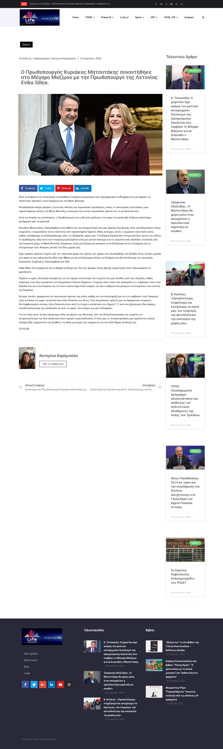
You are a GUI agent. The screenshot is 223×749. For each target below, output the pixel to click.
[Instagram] (166, 4)
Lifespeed (52, 739)
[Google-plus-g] (42, 684)
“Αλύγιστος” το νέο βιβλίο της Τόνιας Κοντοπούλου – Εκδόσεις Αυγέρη (182, 646)
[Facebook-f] (156, 4)
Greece (26, 44)
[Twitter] (161, 4)
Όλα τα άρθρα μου (53, 363)
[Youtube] (171, 4)
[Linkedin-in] (181, 4)
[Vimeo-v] (176, 4)
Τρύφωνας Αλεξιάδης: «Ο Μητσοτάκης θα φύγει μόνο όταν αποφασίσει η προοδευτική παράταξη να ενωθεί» (119, 681)
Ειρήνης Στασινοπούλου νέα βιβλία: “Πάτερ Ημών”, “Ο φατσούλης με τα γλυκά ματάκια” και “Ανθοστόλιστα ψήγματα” (182, 669)
